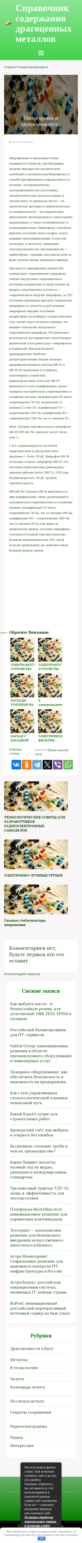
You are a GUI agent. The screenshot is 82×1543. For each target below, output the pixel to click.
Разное (16, 1437)
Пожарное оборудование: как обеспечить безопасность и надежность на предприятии (38, 1076)
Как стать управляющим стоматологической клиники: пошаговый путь (39, 1097)
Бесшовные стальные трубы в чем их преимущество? (38, 1148)
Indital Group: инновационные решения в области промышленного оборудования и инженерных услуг (40, 1053)
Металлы (19, 1359)
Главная (10, 67)
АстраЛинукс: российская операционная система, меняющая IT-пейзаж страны (38, 1287)
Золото (17, 1378)
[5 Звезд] (46, 750)
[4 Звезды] (43, 750)
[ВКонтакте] (16, 764)
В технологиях (24, 1367)
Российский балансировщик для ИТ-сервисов (38, 1032)
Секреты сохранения (30, 1412)
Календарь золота (27, 1386)
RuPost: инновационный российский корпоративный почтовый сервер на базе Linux (40, 1308)
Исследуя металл (27, 1401)
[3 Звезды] (41, 750)
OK (42, 1538)
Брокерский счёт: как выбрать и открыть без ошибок (39, 1132)
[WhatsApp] (68, 764)
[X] (47, 764)
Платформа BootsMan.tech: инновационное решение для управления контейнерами (38, 1214)
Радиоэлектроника (32, 67)
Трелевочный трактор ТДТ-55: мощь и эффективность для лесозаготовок (39, 1193)
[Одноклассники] (26, 764)
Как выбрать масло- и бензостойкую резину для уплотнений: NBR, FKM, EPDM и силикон (40, 1011)
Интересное (22, 1445)
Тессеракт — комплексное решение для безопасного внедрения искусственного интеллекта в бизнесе (36, 1237)
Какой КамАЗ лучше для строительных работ (34, 1116)
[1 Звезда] (36, 750)
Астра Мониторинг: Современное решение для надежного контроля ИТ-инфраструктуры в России (36, 1263)
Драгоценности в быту (32, 1348)
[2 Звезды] (39, 750)
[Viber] (57, 764)
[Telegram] (37, 764)
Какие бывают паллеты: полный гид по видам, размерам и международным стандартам (38, 1169)
